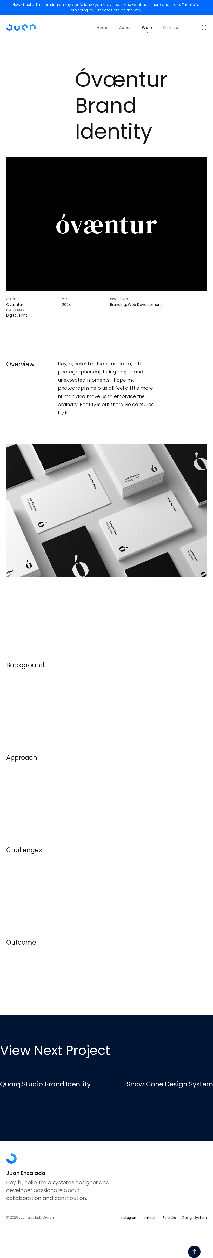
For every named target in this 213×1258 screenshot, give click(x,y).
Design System (194, 1217)
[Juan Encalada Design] (28, 27)
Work (147, 27)
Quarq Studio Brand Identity (45, 1084)
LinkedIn (150, 1217)
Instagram (129, 1217)
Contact (171, 27)
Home (103, 27)
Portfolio (169, 1217)
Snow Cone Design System (170, 1084)
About (125, 27)
